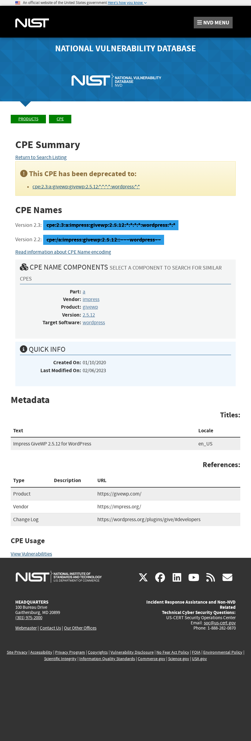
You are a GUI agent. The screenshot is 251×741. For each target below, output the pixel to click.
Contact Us (50, 628)
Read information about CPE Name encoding (63, 252)
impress (91, 299)
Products (28, 119)
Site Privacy (17, 652)
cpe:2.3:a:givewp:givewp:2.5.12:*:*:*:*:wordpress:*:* (86, 186)
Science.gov (178, 659)
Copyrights (98, 652)
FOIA (196, 652)
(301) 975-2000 (28, 618)
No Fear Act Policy (172, 652)
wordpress (94, 322)
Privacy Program (70, 652)
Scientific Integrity (60, 659)
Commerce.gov (151, 659)
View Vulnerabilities (31, 554)
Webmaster (26, 628)
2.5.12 (89, 315)
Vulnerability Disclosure (132, 652)
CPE (60, 119)
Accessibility (41, 652)
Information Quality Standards (107, 659)
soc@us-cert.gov (220, 623)
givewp (90, 307)
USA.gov (199, 659)
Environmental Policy (222, 652)
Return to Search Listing (41, 157)
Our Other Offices (80, 628)
